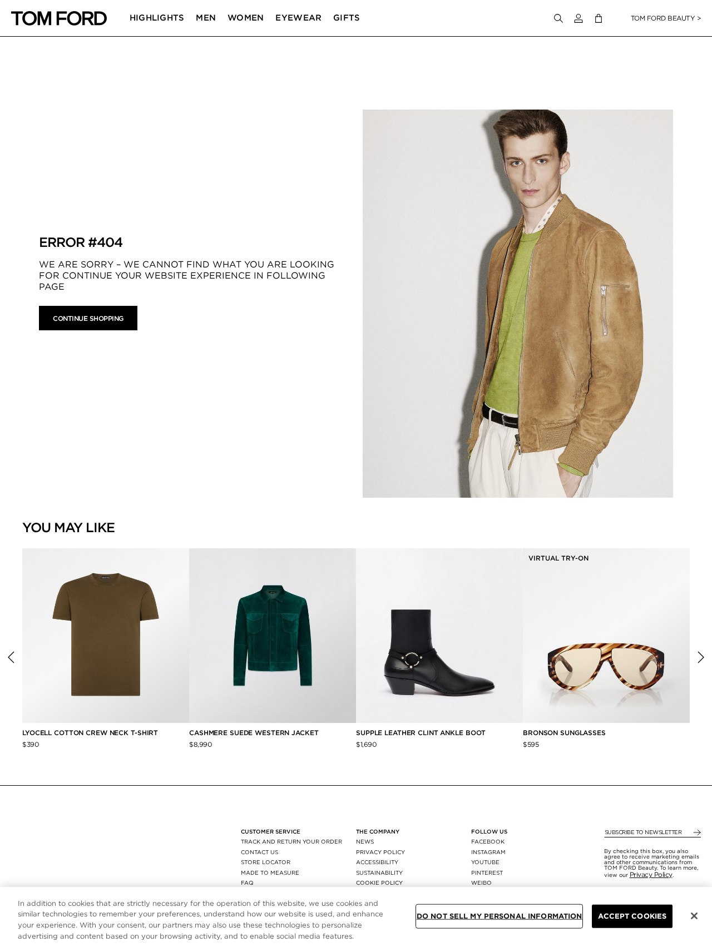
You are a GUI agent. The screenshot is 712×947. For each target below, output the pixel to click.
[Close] (694, 916)
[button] (578, 18)
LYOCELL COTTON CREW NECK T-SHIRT (91, 732)
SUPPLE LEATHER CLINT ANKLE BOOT (421, 732)
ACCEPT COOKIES (632, 916)
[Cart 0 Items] (598, 18)
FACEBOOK (488, 841)
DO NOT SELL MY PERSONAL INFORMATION (499, 916)
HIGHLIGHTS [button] (157, 18)
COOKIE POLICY (379, 882)
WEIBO (481, 882)
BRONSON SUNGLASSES (564, 732)
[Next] (701, 657)
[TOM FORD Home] (59, 18)
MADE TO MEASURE (270, 872)
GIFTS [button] (346, 18)
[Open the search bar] (558, 18)
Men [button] (206, 18)
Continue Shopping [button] (88, 318)
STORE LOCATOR (265, 862)
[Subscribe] (696, 832)
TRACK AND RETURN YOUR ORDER (291, 841)
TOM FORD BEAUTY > (666, 18)
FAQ (247, 882)
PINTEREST (487, 872)
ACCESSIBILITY (377, 862)
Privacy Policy (651, 874)
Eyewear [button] (298, 18)
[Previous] (11, 657)
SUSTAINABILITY (379, 872)
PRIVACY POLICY (380, 852)
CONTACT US (259, 852)
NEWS (365, 841)
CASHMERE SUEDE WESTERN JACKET (254, 732)
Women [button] (246, 18)
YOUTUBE (485, 862)
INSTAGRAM (488, 852)
